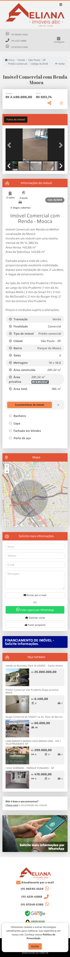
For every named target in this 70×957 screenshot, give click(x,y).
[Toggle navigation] (60, 5)
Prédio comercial (17, 64)
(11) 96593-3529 (19, 34)
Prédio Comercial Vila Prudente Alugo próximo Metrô (32, 691)
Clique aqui (12, 805)
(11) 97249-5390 (19, 47)
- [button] (7, 471)
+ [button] (7, 466)
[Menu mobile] (35, 15)
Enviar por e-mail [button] (36, 595)
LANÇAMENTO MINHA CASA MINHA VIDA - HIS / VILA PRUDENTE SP (33, 742)
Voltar (61, 64)
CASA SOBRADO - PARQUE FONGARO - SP (30, 768)
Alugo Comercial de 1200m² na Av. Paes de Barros (34, 717)
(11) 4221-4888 (18, 41)
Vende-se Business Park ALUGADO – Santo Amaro (34, 666)
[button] (10, 145)
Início (11, 60)
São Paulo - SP (37, 60)
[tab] (15, 119)
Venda (21, 60)
